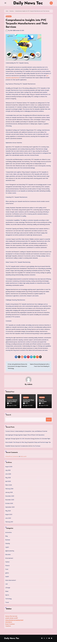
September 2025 (10, 507)
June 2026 (8, 474)
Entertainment (9, 558)
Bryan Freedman (10, 624)
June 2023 (8, 518)
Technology (8, 598)
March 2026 (8, 485)
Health (7, 576)
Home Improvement (10, 580)
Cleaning (7, 543)
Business (8, 16)
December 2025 (9, 496)
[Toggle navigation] (5, 3)
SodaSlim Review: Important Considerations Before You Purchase (22, 446)
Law (6, 584)
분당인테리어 (8, 622)
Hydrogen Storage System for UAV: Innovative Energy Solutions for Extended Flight (27, 438)
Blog (6, 536)
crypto (7, 547)
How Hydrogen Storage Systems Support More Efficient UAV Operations (24, 435)
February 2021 (9, 522)
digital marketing (9, 551)
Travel (7, 602)
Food (6, 569)
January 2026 (9, 492)
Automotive (8, 532)
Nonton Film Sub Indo (11, 616)
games (7, 573)
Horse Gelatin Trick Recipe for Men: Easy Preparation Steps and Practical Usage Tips (28, 442)
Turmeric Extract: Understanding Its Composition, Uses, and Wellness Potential (26, 431)
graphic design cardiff (11, 618)
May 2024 (8, 511)
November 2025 (9, 499)
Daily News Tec (11, 638)
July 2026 (8, 470)
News (6, 591)
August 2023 (8, 514)
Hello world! (23, 456)
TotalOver (8, 626)
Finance (7, 565)
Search (8, 415)
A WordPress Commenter (12, 456)
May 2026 (8, 477)
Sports (7, 595)
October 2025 (9, 503)
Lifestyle (7, 587)
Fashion (7, 562)
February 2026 (9, 488)
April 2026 (8, 481)
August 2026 (8, 466)
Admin (11, 30)
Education (8, 554)
